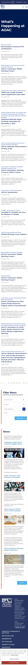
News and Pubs (8, 636)
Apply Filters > (21, 418)
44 (9, 383)
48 (19, 383)
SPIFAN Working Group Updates (14, 234)
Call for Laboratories (9, 192)
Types (5, 412)
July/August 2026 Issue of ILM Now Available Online (13, 443)
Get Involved (7, 641)
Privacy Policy (14, 655)
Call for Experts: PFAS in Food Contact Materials (12, 510)
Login (24, 2)
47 (16, 383)
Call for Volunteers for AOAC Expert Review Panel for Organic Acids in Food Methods (13, 304)
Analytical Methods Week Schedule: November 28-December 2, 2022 (11, 121)
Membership (6, 638)
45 (11, 383)
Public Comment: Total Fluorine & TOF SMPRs (12, 476)
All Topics (6, 404)
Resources (6, 647)
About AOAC (12, 2)
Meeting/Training (5, 2)
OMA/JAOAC (19, 2)
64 (24, 383)
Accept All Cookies (14, 662)
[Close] (25, 651)
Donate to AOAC (8, 644)
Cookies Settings (14, 659)
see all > (22, 583)
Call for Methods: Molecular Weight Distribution (13, 549)
